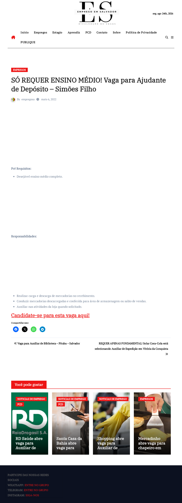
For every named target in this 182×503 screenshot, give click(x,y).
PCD (88, 32)
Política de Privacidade (141, 32)
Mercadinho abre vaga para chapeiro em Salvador (151, 445)
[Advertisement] (91, 139)
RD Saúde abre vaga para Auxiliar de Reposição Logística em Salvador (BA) (29, 450)
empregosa (28, 99)
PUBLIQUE (28, 42)
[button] (172, 37)
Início (25, 32)
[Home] (13, 37)
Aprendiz (74, 32)
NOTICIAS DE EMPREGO (31, 399)
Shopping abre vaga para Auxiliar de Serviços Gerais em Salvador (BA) (110, 450)
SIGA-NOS (32, 495)
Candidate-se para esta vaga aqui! (50, 315)
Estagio (57, 32)
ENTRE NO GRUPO (37, 485)
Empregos (40, 32)
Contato (102, 32)
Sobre (117, 32)
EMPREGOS (19, 69)
